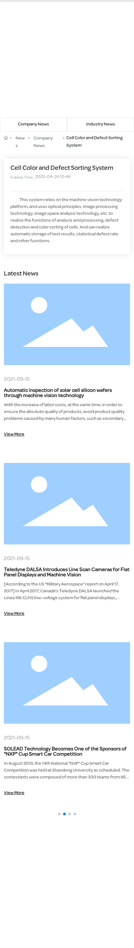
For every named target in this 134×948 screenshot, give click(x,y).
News (20, 142)
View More (14, 434)
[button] (59, 814)
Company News (33, 124)
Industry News (100, 124)
